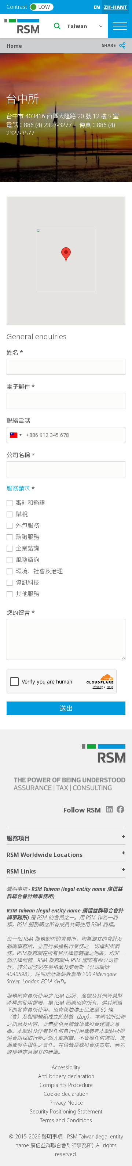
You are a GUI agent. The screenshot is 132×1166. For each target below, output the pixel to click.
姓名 (12, 352)
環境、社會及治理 (39, 571)
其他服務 (27, 594)
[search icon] (57, 26)
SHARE (109, 45)
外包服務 (27, 525)
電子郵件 (18, 387)
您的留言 (18, 613)
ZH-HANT (115, 7)
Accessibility (66, 1067)
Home (14, 45)
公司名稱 (18, 455)
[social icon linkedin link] (109, 809)
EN (97, 7)
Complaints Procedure (66, 1084)
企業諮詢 (27, 548)
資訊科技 (27, 582)
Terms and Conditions (66, 1120)
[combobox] (15, 435)
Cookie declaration (66, 1093)
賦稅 (21, 514)
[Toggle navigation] (120, 26)
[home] (26, 25)
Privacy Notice (66, 1102)
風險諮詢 (27, 560)
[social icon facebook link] (120, 809)
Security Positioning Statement (66, 1111)
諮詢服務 (27, 537)
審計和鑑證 (30, 503)
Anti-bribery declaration (66, 1076)
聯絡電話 (18, 421)
